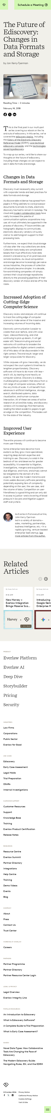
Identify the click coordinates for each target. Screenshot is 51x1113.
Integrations (10, 868)
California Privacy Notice (28, 1095)
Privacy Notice (24, 1092)
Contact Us (9, 925)
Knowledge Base (12, 817)
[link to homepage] (5, 1086)
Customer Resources (14, 806)
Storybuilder (15, 686)
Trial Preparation (12, 778)
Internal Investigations (15, 789)
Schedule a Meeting (31, 5)
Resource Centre (12, 851)
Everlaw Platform (20, 658)
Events (6, 891)
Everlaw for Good (12, 744)
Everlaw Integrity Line (15, 997)
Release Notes (10, 834)
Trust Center (10, 930)
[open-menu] (47, 1109)
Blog (5, 897)
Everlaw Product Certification (19, 829)
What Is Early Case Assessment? (20, 1031)
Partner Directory (12, 863)
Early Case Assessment (15, 767)
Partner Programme (14, 964)
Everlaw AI (13, 667)
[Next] (46, 579)
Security (11, 704)
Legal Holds (9, 772)
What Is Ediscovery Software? (19, 1020)
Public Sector (10, 739)
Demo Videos (10, 885)
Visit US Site (23, 1102)
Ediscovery (9, 761)
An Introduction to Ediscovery (19, 1014)
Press (6, 919)
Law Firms (8, 727)
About (6, 913)
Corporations (10, 733)
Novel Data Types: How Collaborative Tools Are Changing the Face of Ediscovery (23, 1051)
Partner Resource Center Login (19, 975)
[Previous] (40, 579)
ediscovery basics (24, 136)
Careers (7, 947)
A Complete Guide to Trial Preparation (23, 1025)
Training (7, 823)
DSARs (6, 784)
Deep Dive (12, 676)
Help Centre (9, 874)
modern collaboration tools (27, 213)
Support (7, 812)
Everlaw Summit (12, 857)
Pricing (10, 695)
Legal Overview (11, 992)
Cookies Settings (25, 1099)
